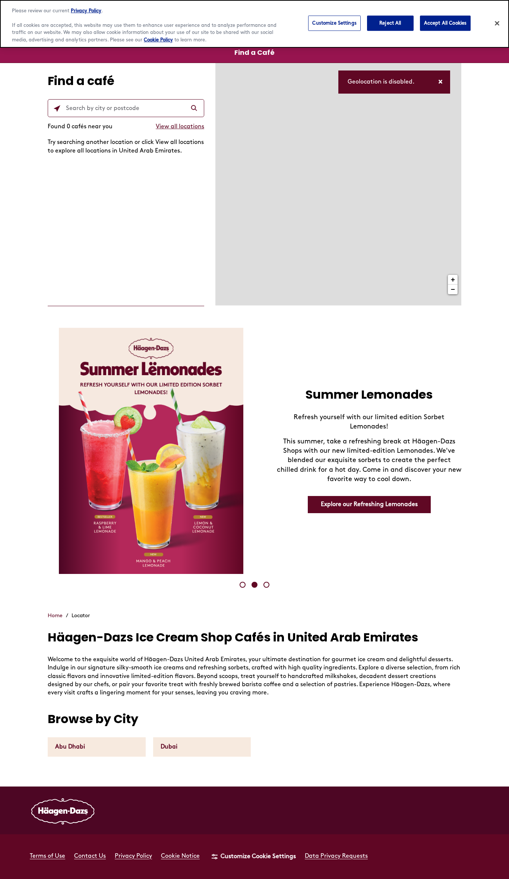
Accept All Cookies (445, 23)
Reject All (390, 23)
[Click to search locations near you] (57, 108)
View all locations (180, 126)
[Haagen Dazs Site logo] (63, 810)
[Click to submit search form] (195, 108)
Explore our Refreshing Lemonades (369, 504)
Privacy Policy (86, 11)
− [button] (453, 289)
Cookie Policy (158, 40)
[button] (243, 585)
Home (55, 615)
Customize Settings (334, 23)
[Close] (497, 23)
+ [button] (453, 279)
